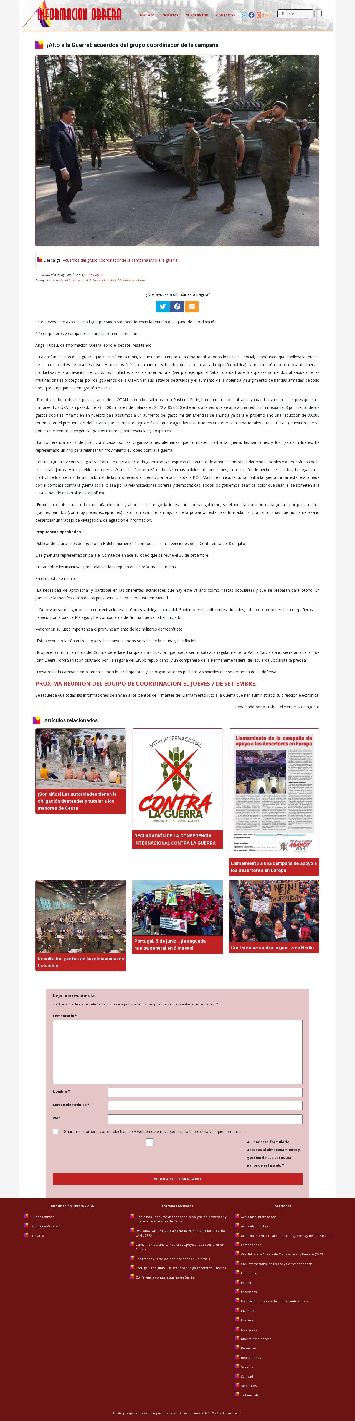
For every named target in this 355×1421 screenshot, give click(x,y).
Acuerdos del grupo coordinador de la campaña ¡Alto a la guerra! (120, 260)
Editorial (247, 1282)
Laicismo (247, 1320)
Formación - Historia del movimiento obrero (275, 1301)
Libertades (249, 1329)
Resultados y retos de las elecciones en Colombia (173, 1259)
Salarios (247, 1367)
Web (56, 1118)
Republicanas (251, 1357)
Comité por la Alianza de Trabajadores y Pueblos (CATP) (282, 1254)
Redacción (97, 274)
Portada (147, 15)
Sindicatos (249, 1386)
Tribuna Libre (251, 1395)
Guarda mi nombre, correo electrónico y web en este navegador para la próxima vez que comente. (152, 1131)
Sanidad (247, 1376)
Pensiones (249, 1348)
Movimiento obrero (132, 280)
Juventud (247, 1311)
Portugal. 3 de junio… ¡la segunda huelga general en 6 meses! (181, 1268)
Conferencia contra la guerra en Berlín (273, 947)
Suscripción (197, 15)
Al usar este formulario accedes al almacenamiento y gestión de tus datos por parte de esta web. (273, 1154)
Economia (248, 1273)
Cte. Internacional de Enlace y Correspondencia (277, 1264)
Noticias (170, 15)
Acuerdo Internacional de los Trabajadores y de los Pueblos (286, 1236)
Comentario (65, 1016)
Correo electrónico (71, 1104)
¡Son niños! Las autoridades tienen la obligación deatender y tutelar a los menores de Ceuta (77, 801)
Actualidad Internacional (70, 280)
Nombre (61, 1091)
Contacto (225, 15)
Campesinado (251, 1245)
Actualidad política (102, 280)
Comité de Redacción (46, 1226)
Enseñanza (249, 1292)
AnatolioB (199, 1413)
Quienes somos (42, 1217)
